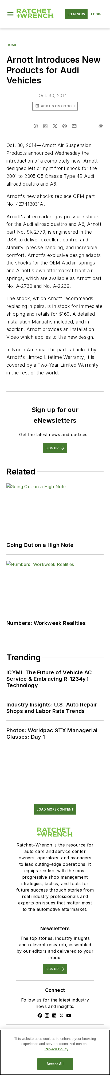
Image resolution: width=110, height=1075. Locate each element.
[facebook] (35, 126)
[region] (55, 1052)
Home (11, 45)
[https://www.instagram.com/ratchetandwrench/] (47, 1015)
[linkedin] (45, 126)
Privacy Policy (56, 1049)
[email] (74, 126)
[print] (101, 126)
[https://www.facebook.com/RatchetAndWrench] (39, 1015)
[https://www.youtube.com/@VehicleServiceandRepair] (68, 1015)
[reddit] (64, 126)
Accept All (55, 1064)
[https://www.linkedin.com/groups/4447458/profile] (54, 1015)
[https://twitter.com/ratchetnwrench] (61, 1015)
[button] (10, 14)
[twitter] (55, 126)
